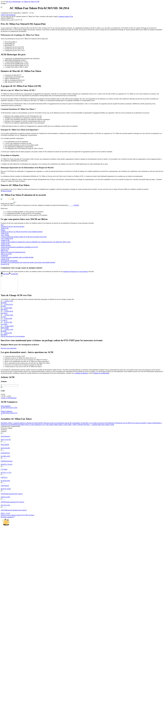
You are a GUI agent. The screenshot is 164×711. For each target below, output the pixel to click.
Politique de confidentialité (101, 373)
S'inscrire (10, 539)
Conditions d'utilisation (81, 373)
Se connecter (4, 539)
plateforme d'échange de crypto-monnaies (75, 271)
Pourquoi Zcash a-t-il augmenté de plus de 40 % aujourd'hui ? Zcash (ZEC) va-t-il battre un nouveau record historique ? (80, 423)
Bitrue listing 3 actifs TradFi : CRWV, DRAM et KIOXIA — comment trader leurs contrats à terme (84, 424)
